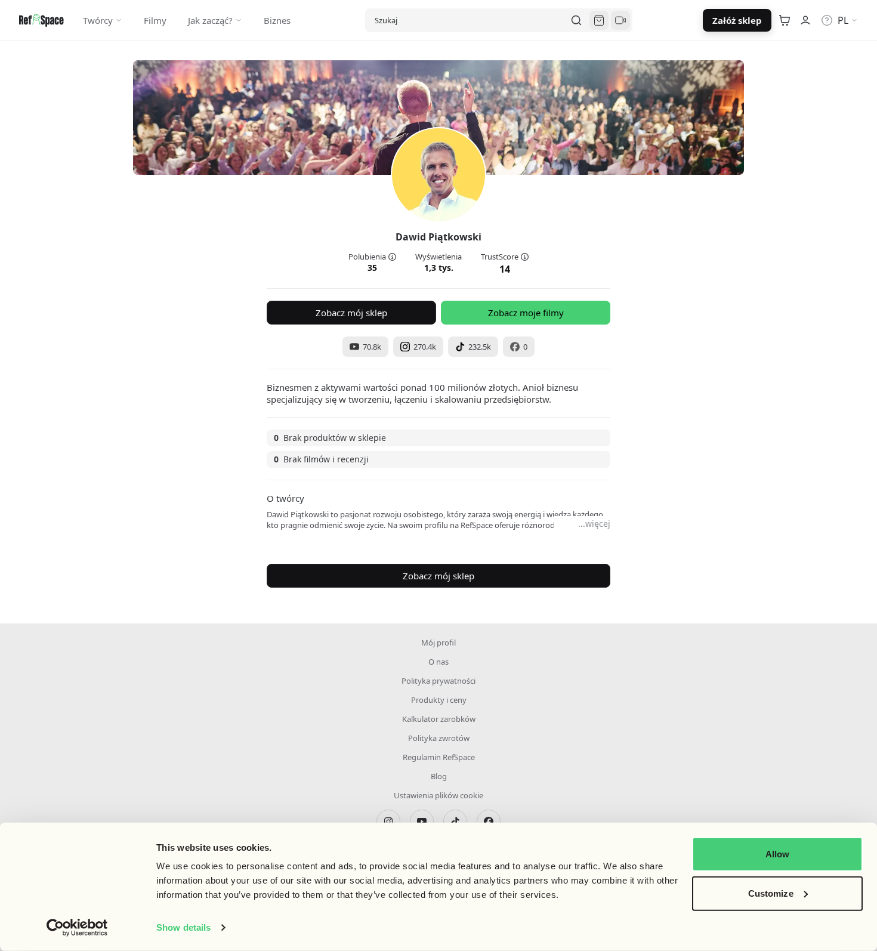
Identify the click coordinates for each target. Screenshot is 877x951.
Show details (183, 927)
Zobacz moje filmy (526, 313)
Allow (777, 854)
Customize (770, 893)
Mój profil (438, 642)
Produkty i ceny (439, 699)
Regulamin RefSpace (439, 757)
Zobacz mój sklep (351, 313)
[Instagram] (388, 821)
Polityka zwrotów (439, 738)
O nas (438, 661)
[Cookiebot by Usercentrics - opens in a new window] (77, 928)
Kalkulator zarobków (438, 719)
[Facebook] (489, 821)
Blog (439, 776)
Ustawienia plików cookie (438, 795)
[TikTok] (455, 821)
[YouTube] (422, 821)
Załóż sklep (737, 20)
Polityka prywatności (438, 680)
